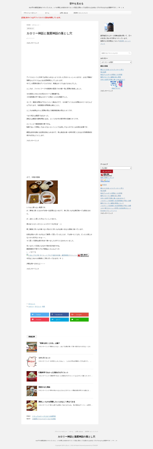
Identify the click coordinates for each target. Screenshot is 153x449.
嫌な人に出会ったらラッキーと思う (112, 69)
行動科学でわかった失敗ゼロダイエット (53, 372)
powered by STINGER (91, 445)
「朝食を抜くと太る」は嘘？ (49, 343)
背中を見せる (77, 3)
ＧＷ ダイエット (45, 358)
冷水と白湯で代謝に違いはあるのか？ (112, 79)
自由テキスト (116, 88)
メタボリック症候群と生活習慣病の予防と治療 (115, 201)
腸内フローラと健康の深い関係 (110, 77)
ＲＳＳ (104, 185)
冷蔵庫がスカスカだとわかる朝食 (44, 419)
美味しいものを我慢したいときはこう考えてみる (57, 402)
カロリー (31, 306)
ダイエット (31, 304)
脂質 (43, 306)
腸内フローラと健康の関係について (112, 203)
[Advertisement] (60, 59)
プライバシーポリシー (30, 13)
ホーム (47, 13)
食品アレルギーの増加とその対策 (111, 74)
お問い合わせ (64, 13)
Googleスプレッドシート (108, 210)
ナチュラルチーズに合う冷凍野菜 (44, 416)
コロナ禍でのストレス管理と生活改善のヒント (115, 208)
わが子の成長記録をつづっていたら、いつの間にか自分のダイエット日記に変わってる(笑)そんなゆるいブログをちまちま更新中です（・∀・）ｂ (76, 440)
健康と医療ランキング (107, 177)
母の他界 (103, 72)
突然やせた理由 (44, 387)
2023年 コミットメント (81, 13)
